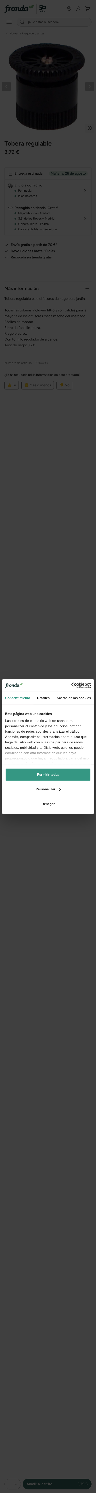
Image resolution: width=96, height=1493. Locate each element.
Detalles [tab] (43, 698)
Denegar (48, 804)
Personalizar (45, 789)
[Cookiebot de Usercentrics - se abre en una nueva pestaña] (71, 685)
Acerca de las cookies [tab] (73, 698)
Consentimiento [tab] (17, 698)
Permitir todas (48, 774)
